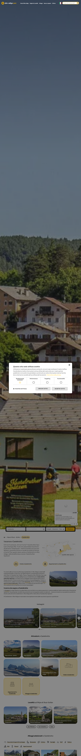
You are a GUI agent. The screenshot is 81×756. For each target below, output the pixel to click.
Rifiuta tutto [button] (43, 388)
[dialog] (40, 378)
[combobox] (69, 365)
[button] (20, 389)
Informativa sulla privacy (53, 375)
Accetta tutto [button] (60, 388)
